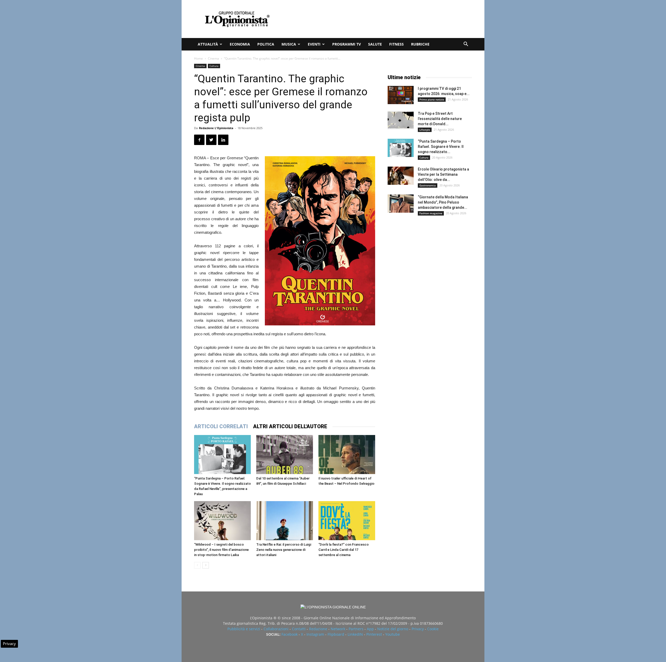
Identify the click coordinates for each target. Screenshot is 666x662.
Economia (240, 44)
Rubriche (420, 44)
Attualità (208, 44)
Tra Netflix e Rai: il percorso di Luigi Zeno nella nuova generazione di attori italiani (283, 550)
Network (338, 628)
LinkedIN (355, 634)
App (370, 628)
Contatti (299, 628)
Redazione (318, 628)
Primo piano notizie (431, 99)
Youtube (392, 634)
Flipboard (336, 634)
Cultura (214, 66)
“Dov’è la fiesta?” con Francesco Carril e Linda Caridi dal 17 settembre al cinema (343, 550)
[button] (465, 44)
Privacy (418, 628)
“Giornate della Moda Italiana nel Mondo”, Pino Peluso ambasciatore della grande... (443, 202)
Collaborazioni (276, 628)
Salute (375, 44)
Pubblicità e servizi (243, 628)
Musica (288, 44)
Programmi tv (346, 44)
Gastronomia (427, 185)
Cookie (433, 628)
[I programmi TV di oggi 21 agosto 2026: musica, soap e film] (401, 95)
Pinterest (374, 634)
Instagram (315, 634)
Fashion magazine (430, 213)
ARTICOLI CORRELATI (221, 426)
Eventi (314, 44)
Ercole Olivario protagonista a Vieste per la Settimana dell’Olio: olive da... (443, 174)
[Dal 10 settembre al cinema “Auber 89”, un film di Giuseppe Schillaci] (284, 454)
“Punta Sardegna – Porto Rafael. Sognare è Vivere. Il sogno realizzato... (441, 146)
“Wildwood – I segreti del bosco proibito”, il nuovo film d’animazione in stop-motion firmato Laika (221, 550)
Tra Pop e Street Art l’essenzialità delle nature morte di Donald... (440, 118)
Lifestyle (424, 129)
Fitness (396, 44)
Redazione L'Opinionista (216, 128)
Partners (356, 628)
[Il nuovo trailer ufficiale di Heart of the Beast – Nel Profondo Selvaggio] (346, 454)
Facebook (289, 634)
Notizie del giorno (392, 628)
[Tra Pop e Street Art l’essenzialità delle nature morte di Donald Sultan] (401, 120)
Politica (265, 44)
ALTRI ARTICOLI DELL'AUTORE (290, 426)
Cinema (213, 58)
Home (198, 58)
